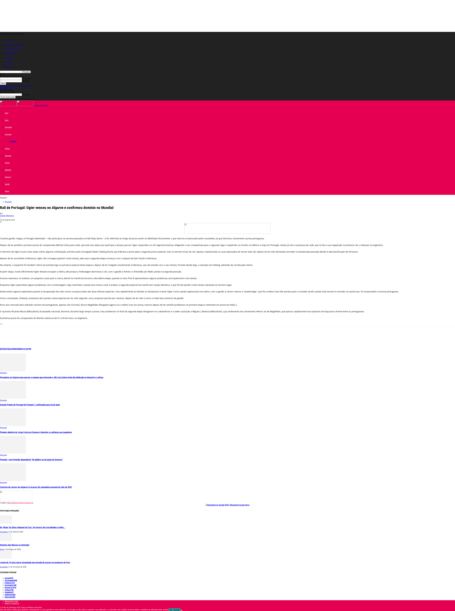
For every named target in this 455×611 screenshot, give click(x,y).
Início (6, 113)
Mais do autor (25, 349)
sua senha (25, 81)
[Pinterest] (21, 337)
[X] (12, 337)
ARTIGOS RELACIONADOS (9, 349)
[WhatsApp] (29, 337)
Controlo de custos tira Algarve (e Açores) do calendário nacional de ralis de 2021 (36, 487)
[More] (55, 336)
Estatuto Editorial (12, 49)
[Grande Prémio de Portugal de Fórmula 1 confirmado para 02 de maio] (13, 398)
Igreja (6, 120)
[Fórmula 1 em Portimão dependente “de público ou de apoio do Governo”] (13, 453)
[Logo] (8, 106)
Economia (8, 134)
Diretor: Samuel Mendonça (14, 45)
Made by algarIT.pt (12, 603)
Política (7, 149)
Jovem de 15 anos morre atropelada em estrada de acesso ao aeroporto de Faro (35, 562)
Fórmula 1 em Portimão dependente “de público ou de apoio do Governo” (31, 459)
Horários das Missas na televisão (14, 545)
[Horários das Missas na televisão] (6, 541)
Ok (171, 610)
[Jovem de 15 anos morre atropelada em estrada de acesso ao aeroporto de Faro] (6, 558)
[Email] (38, 337)
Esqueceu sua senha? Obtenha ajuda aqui (15, 86)
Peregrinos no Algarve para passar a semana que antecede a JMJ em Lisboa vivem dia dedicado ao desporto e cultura (51, 377)
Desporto (8, 177)
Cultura (7, 163)
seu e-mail (26, 94)
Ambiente (8, 170)
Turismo (12, 141)
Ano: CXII (8, 40)
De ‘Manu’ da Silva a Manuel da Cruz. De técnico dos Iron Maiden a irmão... (32, 527)
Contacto (8, 62)
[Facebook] (4, 337)
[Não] (181, 610)
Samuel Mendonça (7, 216)
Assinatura (9, 58)
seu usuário (26, 79)
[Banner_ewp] (227, 233)
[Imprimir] (46, 337)
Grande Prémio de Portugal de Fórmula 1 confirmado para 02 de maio (30, 405)
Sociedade (8, 127)
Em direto (8, 66)
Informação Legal (6, 88)
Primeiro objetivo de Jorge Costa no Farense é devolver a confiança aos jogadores (36, 432)
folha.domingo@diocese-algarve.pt (20, 503)
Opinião (7, 184)
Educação (8, 156)
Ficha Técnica (10, 53)
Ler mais (177, 610)
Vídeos (7, 191)
